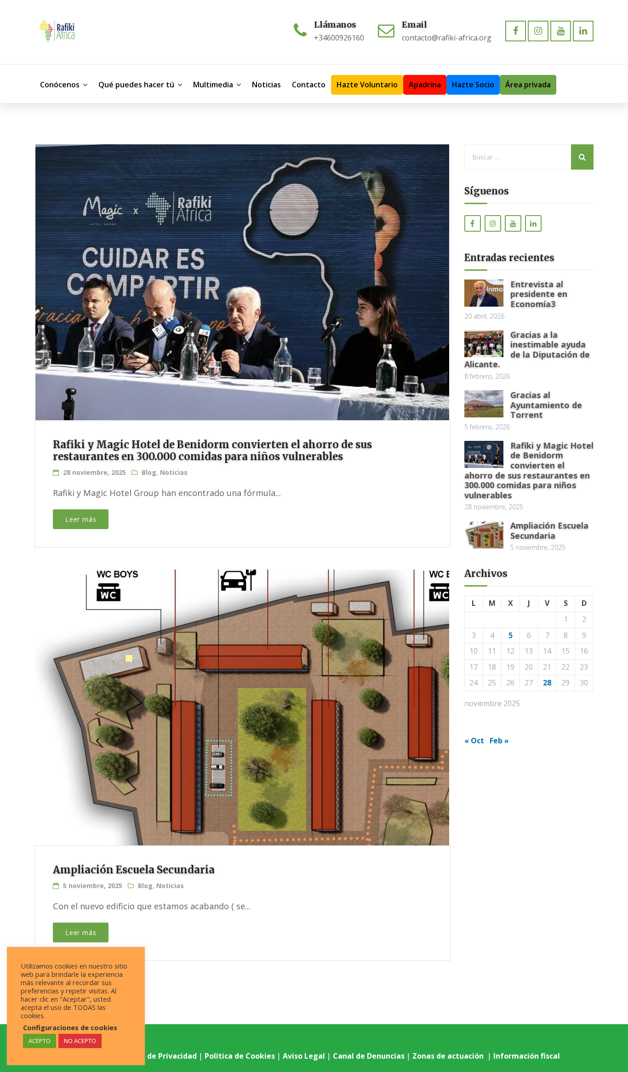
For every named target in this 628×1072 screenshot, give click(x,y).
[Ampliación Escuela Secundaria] (241, 691)
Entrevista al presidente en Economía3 (538, 294)
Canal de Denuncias (369, 1056)
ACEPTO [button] (40, 1041)
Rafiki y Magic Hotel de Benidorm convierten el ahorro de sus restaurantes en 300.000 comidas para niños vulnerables (212, 450)
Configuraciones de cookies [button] (70, 1027)
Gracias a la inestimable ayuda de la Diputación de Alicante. (527, 349)
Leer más (80, 519)
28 (547, 683)
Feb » (499, 741)
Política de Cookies (240, 1056)
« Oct (474, 741)
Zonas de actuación (448, 1056)
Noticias (174, 472)
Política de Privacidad (157, 1056)
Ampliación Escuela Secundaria (134, 869)
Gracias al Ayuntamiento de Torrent (546, 404)
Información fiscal (527, 1056)
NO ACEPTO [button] (80, 1041)
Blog (149, 472)
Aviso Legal (304, 1056)
